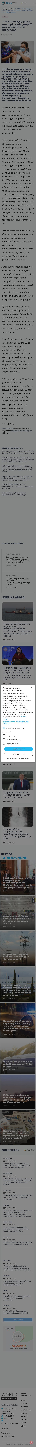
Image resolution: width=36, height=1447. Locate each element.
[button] (18, 723)
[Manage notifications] (31, 1442)
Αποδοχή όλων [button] (19, 749)
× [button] (32, 687)
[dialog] (18, 723)
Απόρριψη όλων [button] (19, 754)
